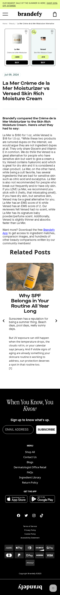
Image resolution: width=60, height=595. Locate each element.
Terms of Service (30, 526)
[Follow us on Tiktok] (41, 515)
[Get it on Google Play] (42, 499)
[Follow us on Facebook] (18, 515)
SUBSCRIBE (46, 429)
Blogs (30, 462)
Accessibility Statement (30, 537)
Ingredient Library (30, 477)
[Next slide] (56, 321)
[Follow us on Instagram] (34, 515)
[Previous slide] (3, 321)
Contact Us (29, 457)
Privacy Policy (30, 530)
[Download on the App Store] (16, 499)
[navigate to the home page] (30, 14)
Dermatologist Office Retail (30, 467)
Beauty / (12, 23)
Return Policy (30, 482)
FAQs (30, 472)
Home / (5, 23)
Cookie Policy (30, 534)
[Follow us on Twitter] (26, 515)
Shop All (30, 452)
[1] (10, 368)
